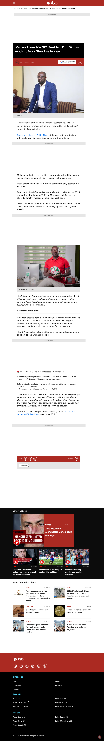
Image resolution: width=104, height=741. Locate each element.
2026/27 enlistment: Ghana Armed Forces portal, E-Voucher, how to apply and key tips (78, 594)
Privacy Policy (60, 698)
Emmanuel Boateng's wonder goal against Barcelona (73, 572)
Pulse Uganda (18, 725)
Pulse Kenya (17, 721)
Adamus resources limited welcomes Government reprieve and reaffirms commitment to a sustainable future (38, 596)
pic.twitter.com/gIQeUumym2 (28, 386)
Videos (48, 525)
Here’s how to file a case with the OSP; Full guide (79, 611)
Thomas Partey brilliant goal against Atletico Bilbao (50, 570)
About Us (16, 698)
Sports (18, 8)
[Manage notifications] (99, 737)
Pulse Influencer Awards (64, 706)
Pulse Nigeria (18, 717)
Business (58, 685)
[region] (52, 563)
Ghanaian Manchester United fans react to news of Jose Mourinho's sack (24, 572)
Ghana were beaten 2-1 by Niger (32, 135)
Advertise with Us (19, 702)
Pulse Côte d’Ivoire (62, 721)
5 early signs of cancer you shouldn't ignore (37, 611)
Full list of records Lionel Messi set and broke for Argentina (76, 627)
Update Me (24, 465)
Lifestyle (29, 606)
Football (24, 8)
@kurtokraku (36, 372)
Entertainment (18, 685)
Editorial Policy (61, 702)
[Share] (80, 62)
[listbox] (52, 563)
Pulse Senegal (60, 717)
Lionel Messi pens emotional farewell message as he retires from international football (37, 628)
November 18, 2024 (50, 389)
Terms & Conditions (20, 706)
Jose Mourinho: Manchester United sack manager (58, 532)
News (28, 587)
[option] (25, 563)
